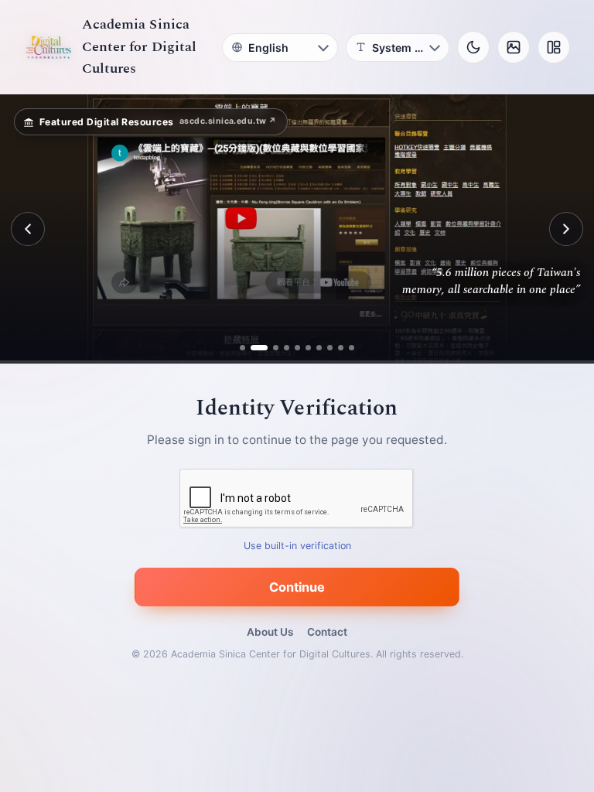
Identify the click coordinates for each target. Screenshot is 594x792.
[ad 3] (275, 347)
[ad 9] (340, 347)
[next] (566, 229)
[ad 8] (330, 347)
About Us (270, 632)
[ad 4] (286, 347)
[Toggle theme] (473, 47)
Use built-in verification (297, 546)
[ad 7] (319, 347)
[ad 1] (242, 347)
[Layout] (554, 47)
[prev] (28, 229)
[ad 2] (259, 347)
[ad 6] (308, 347)
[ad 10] (351, 347)
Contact (327, 632)
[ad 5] (297, 347)
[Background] (513, 47)
